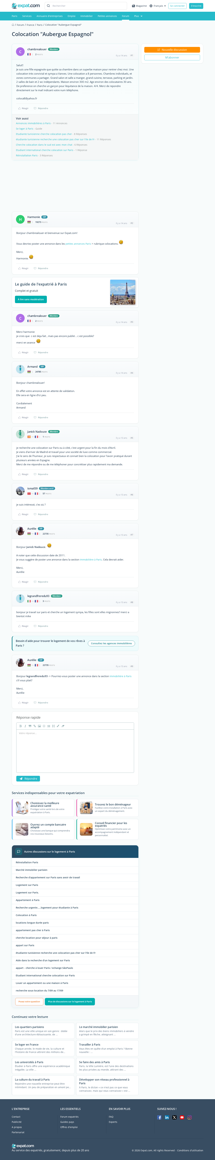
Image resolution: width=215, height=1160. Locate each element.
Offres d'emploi (69, 1127)
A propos (17, 1127)
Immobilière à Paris (91, 559)
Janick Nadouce (37, 431)
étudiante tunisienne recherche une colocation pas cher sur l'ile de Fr (55, 139)
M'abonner (172, 57)
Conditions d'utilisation (190, 1150)
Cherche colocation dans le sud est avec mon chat (44, 144)
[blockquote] (29, 726)
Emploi (71, 16)
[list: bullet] (48, 726)
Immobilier (86, 16)
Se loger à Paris (24, 128)
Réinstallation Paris (27, 155)
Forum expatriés (69, 1116)
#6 (132, 494)
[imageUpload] (39, 726)
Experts (113, 1121)
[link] (34, 726)
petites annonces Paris (78, 243)
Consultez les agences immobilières (111, 643)
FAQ (111, 1116)
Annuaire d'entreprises (50, 16)
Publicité (17, 1121)
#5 (132, 437)
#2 (132, 223)
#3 (132, 321)
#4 (132, 372)
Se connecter (177, 5)
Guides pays (67, 1121)
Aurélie (31, 528)
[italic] (25, 726)
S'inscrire (196, 5)
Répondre (43, 108)
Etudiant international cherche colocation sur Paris (44, 150)
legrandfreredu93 (38, 596)
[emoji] (43, 726)
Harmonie (33, 217)
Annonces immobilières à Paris (33, 123)
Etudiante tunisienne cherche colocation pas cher (44, 134)
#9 (132, 666)
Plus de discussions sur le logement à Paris (70, 1001)
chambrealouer (37, 49)
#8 (132, 602)
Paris (14, 16)
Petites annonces (107, 16)
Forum (125, 16)
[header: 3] (53, 726)
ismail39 (32, 488)
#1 (132, 55)
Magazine (141, 5)
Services (27, 16)
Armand (32, 366)
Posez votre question (29, 1001)
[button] (57, 726)
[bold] (20, 726)
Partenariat (18, 1132)
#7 (132, 534)
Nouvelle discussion (174, 50)
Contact (16, 1116)
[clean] (62, 726)
